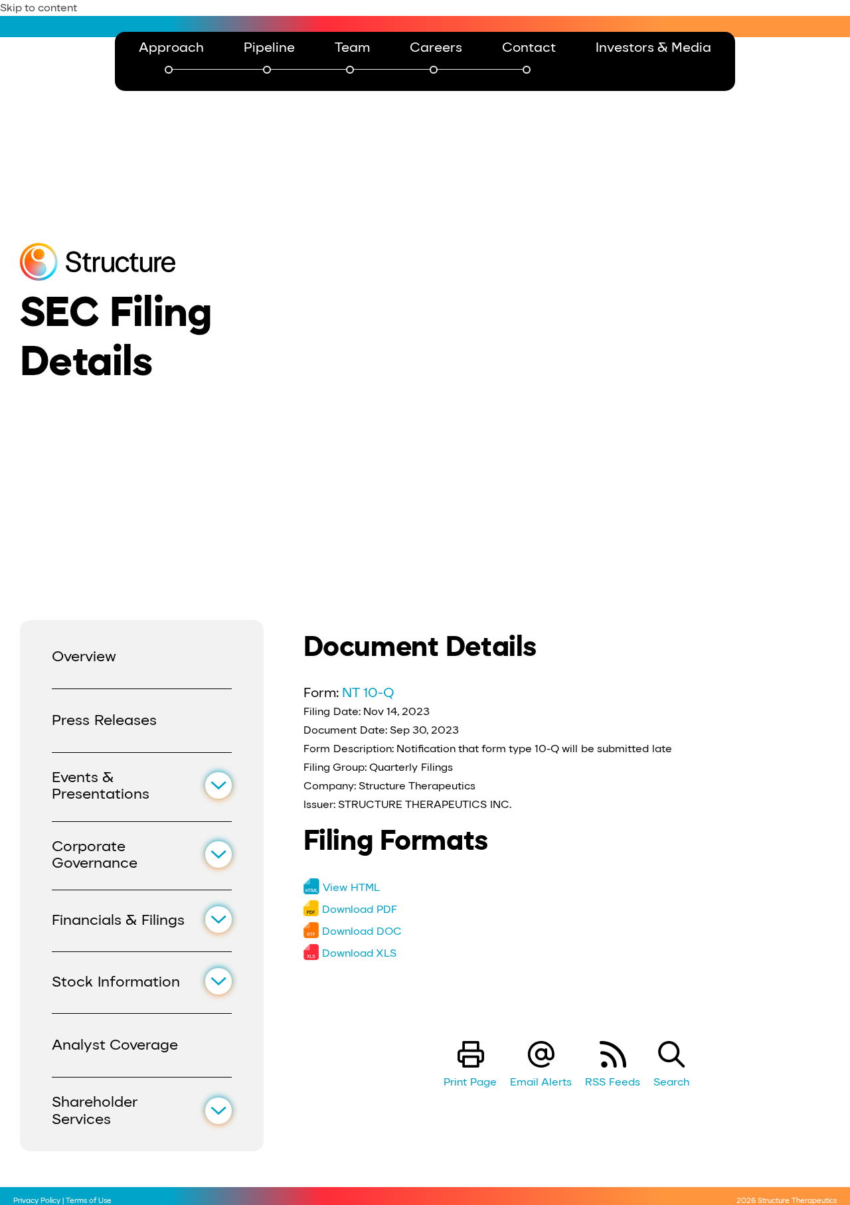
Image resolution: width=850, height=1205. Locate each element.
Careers (436, 47)
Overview (84, 656)
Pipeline (269, 47)
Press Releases (104, 720)
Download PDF (359, 909)
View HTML (351, 887)
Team (352, 47)
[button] (218, 785)
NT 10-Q (368, 692)
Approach (171, 47)
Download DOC (362, 931)
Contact (529, 47)
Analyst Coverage (115, 1045)
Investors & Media (653, 47)
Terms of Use (89, 1200)
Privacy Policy (36, 1200)
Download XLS (359, 953)
